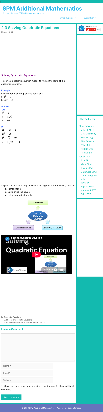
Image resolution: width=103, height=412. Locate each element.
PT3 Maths (86, 152)
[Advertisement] (38, 55)
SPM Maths (86, 145)
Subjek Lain (89, 18)
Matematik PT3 (88, 190)
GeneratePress (74, 408)
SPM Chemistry (88, 133)
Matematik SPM (89, 172)
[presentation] (7, 96)
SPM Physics (87, 130)
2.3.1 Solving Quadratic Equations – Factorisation (24, 322)
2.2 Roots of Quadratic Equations (18, 320)
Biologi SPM (87, 168)
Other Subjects (66, 18)
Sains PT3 (86, 194)
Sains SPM (86, 182)
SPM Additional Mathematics (42, 8)
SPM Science (87, 141)
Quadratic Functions (12, 317)
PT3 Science (87, 149)
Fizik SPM (85, 160)
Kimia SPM (86, 164)
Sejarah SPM (87, 186)
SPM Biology (87, 137)
